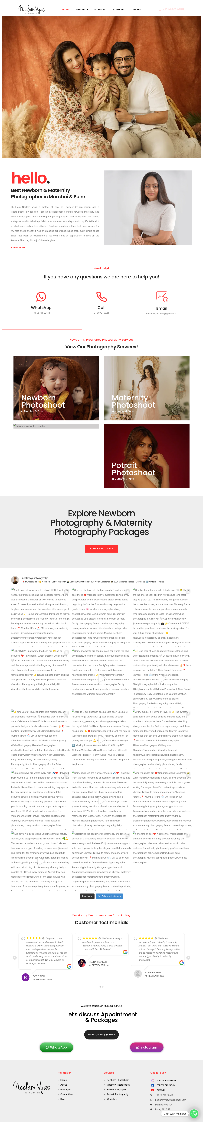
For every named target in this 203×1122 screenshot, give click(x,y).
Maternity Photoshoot (133, 401)
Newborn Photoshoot (43, 401)
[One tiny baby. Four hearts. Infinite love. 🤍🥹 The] (162, 617)
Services (80, 9)
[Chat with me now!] (194, 1113)
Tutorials (135, 9)
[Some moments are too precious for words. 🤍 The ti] (101, 678)
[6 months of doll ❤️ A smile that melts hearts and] (162, 861)
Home (65, 9)
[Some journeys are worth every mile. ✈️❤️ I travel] (40, 800)
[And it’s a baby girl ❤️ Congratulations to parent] (162, 800)
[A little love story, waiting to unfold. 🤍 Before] (40, 617)
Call (101, 307)
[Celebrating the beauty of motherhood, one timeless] (101, 861)
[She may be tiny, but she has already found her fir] (101, 617)
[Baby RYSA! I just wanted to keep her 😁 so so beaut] (40, 678)
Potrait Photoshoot (133, 469)
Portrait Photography (117, 1094)
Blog (62, 1099)
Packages (118, 9)
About (63, 1084)
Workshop (100, 9)
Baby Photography (116, 1089)
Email (161, 308)
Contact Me (66, 1094)
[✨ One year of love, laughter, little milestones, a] (162, 678)
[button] (101, 549)
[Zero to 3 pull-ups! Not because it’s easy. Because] (101, 739)
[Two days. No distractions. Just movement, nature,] (40, 861)
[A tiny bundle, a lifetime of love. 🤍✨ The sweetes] (162, 739)
